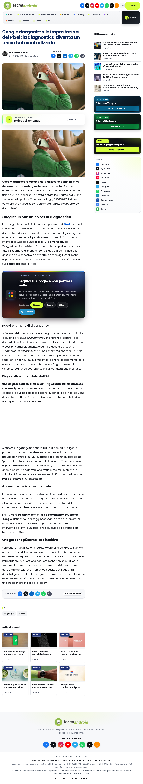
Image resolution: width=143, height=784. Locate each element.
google (10, 613)
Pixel (23, 613)
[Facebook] (82, 5)
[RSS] (117, 5)
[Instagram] (92, 5)
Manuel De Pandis (18, 52)
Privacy (85, 778)
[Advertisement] (43, 426)
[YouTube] (97, 5)
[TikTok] (112, 5)
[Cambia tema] (122, 5)
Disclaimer (59, 778)
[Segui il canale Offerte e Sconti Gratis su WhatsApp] (107, 5)
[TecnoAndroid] (20, 5)
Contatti (73, 778)
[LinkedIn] (65, 56)
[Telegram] (102, 5)
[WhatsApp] (76, 56)
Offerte (132, 5)
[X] (87, 5)
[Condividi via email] (82, 56)
